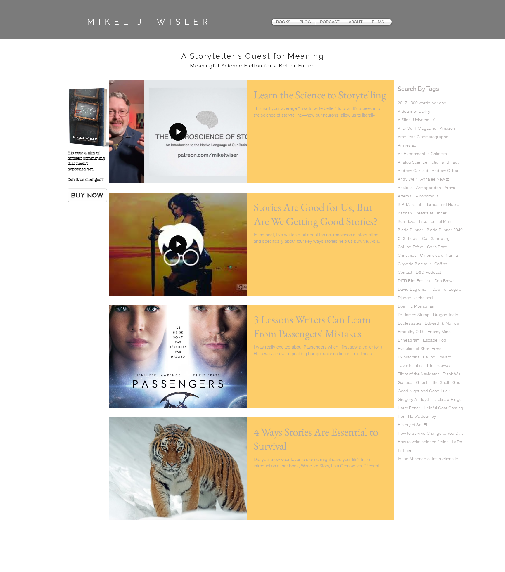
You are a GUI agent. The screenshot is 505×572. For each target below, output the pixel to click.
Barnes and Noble (442, 204)
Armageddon (428, 187)
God (456, 382)
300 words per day (428, 102)
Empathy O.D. (411, 331)
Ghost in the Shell (432, 382)
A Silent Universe (413, 119)
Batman (405, 213)
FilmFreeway (438, 365)
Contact (405, 272)
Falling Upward (437, 357)
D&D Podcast (428, 272)
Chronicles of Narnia (439, 255)
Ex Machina (409, 357)
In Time (404, 450)
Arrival (450, 187)
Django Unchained (415, 297)
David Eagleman (413, 289)
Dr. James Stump (414, 314)
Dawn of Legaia (446, 289)
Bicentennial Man (435, 221)
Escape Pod (434, 340)
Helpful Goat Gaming (443, 407)
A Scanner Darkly (414, 111)
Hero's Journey (422, 416)
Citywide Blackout (414, 263)
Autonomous (427, 196)
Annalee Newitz (434, 179)
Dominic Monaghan (416, 306)
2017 (402, 102)
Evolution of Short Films (419, 348)
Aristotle (405, 187)
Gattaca (405, 382)
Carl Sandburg (436, 238)
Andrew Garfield (413, 170)
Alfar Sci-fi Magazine (417, 128)
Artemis (405, 196)
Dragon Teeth (445, 314)
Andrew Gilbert (446, 170)
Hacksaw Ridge (447, 399)
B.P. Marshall (410, 204)
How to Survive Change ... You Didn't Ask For (431, 433)
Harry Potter (409, 407)
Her (401, 416)
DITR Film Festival (414, 280)
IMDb (457, 441)
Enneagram (409, 340)
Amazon (447, 128)
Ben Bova (407, 221)
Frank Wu (451, 374)
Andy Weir (407, 179)
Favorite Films (410, 365)
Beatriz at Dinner (431, 213)
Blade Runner (410, 230)
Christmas (407, 255)
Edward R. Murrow (442, 323)
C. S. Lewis (408, 238)
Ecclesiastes (409, 323)
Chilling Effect (410, 247)
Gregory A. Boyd (413, 399)
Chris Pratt (437, 247)
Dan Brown (444, 280)
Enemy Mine (439, 331)
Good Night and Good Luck (424, 391)
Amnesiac (407, 145)
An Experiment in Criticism (422, 153)
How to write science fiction (423, 441)
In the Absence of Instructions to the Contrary (431, 458)
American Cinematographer (424, 136)
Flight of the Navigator (418, 374)
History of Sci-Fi (412, 424)
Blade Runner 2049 (445, 230)
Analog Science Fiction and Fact (428, 162)
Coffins (440, 263)
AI (435, 119)
